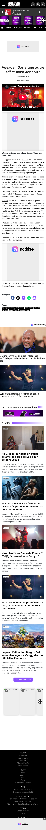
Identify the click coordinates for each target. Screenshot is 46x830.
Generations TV (23, 811)
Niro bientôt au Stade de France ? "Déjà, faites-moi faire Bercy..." (22, 555)
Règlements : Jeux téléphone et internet (23, 804)
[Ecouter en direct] (33, 4)
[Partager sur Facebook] (12, 299)
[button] (11, 701)
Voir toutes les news (23, 680)
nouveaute (10, 308)
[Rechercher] (38, 4)
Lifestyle (37, 28)
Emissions (23, 755)
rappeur (37, 308)
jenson (11, 310)
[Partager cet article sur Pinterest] (23, 299)
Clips (23, 813)
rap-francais (20, 308)
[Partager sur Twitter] (17, 299)
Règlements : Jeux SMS (23, 801)
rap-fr (4, 308)
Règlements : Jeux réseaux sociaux (23, 799)
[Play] (3, 12)
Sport (27, 28)
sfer (16, 310)
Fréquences (23, 766)
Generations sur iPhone (23, 789)
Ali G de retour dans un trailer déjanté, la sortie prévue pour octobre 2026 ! (20, 456)
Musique (18, 28)
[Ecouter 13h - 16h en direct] (23, 413)
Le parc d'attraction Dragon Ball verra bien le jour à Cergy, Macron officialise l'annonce (22, 655)
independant (29, 308)
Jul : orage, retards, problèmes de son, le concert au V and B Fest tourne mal (22, 605)
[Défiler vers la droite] (40, 701)
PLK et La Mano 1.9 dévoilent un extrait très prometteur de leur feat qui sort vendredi (22, 506)
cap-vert (5, 310)
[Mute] (40, 12)
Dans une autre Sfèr (32, 283)
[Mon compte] (43, 4)
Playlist (23, 760)
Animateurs (23, 758)
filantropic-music (24, 310)
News (8, 28)
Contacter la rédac (23, 783)
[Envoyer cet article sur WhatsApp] (28, 299)
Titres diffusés (23, 763)
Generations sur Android (23, 792)
